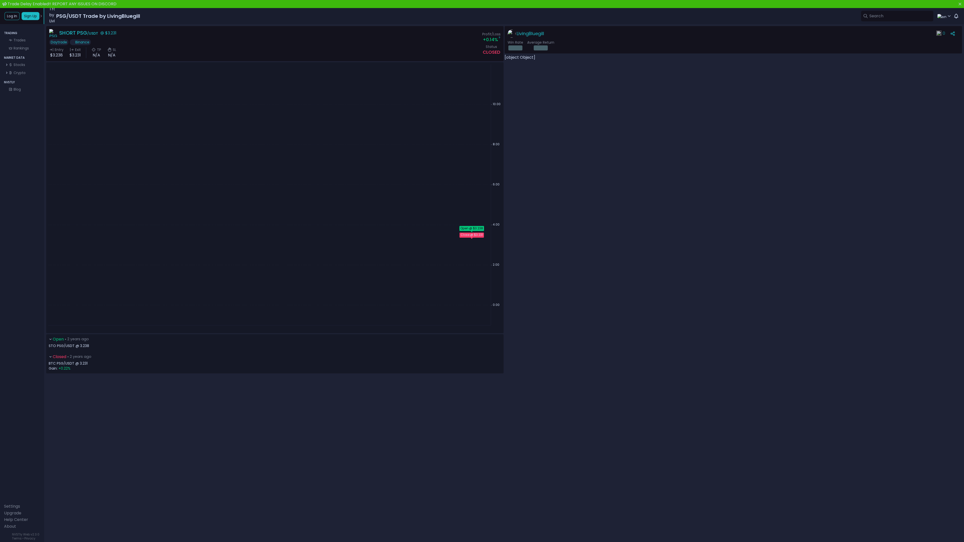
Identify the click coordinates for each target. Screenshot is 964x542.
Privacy (29, 538)
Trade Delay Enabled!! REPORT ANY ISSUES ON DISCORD (62, 4)
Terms (17, 538)
